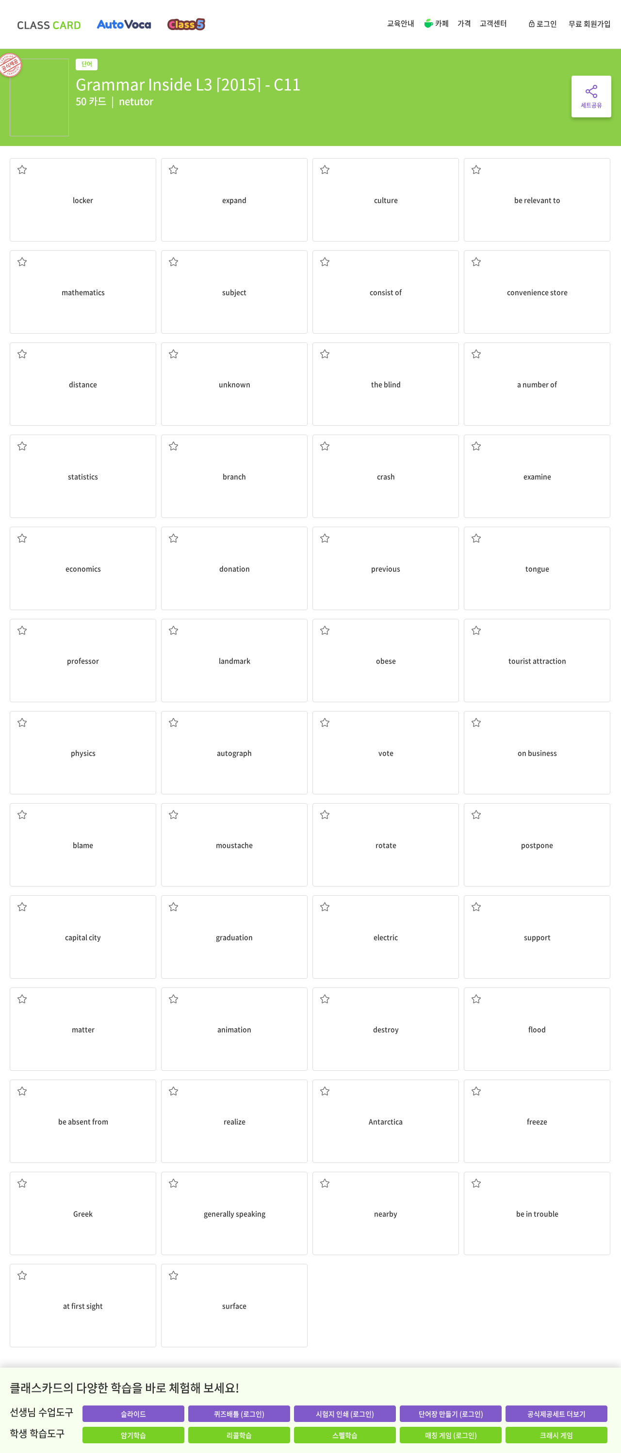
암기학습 (133, 1435)
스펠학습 (345, 1435)
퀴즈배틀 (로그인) (239, 1414)
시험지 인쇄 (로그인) (345, 1414)
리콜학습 (239, 1435)
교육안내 (400, 23)
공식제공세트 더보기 (556, 1414)
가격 (464, 23)
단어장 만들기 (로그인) (451, 1414)
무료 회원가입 (590, 23)
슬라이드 (133, 1414)
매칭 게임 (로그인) (451, 1435)
